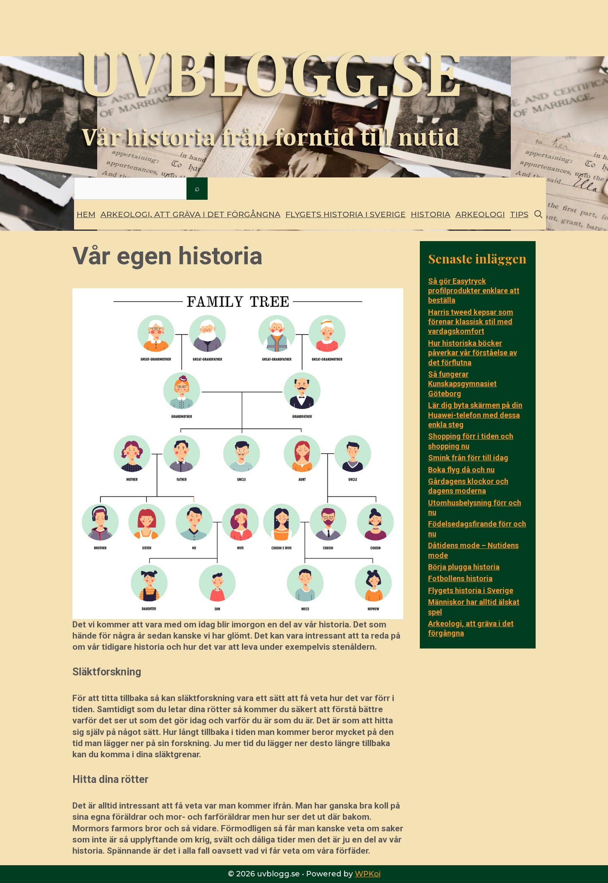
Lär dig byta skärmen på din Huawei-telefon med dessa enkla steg (475, 415)
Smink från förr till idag (468, 457)
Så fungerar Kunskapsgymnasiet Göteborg (462, 384)
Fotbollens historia (460, 578)
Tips (519, 214)
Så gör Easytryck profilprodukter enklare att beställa (473, 291)
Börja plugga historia (464, 566)
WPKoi (368, 873)
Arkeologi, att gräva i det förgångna (190, 214)
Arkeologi (480, 214)
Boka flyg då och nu (461, 469)
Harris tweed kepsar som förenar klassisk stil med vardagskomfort (470, 322)
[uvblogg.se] (269, 90)
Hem (86, 214)
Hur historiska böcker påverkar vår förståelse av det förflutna (472, 353)
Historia (430, 214)
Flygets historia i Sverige (345, 214)
